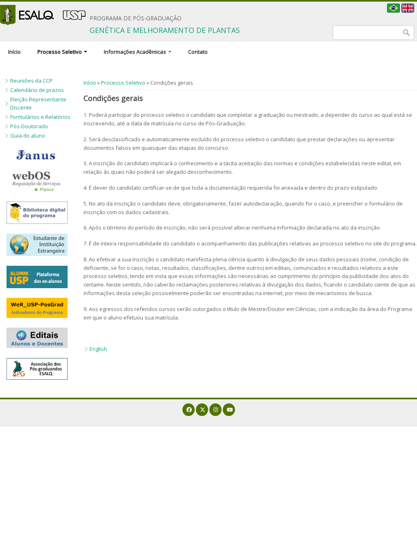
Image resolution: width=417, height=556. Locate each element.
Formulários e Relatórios (40, 116)
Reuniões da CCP (31, 80)
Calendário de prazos (37, 90)
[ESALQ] (43, 15)
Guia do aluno (27, 135)
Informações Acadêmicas (135, 51)
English (98, 348)
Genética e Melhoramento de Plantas (165, 30)
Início (14, 51)
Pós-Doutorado (29, 126)
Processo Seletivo (60, 51)
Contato (198, 51)
